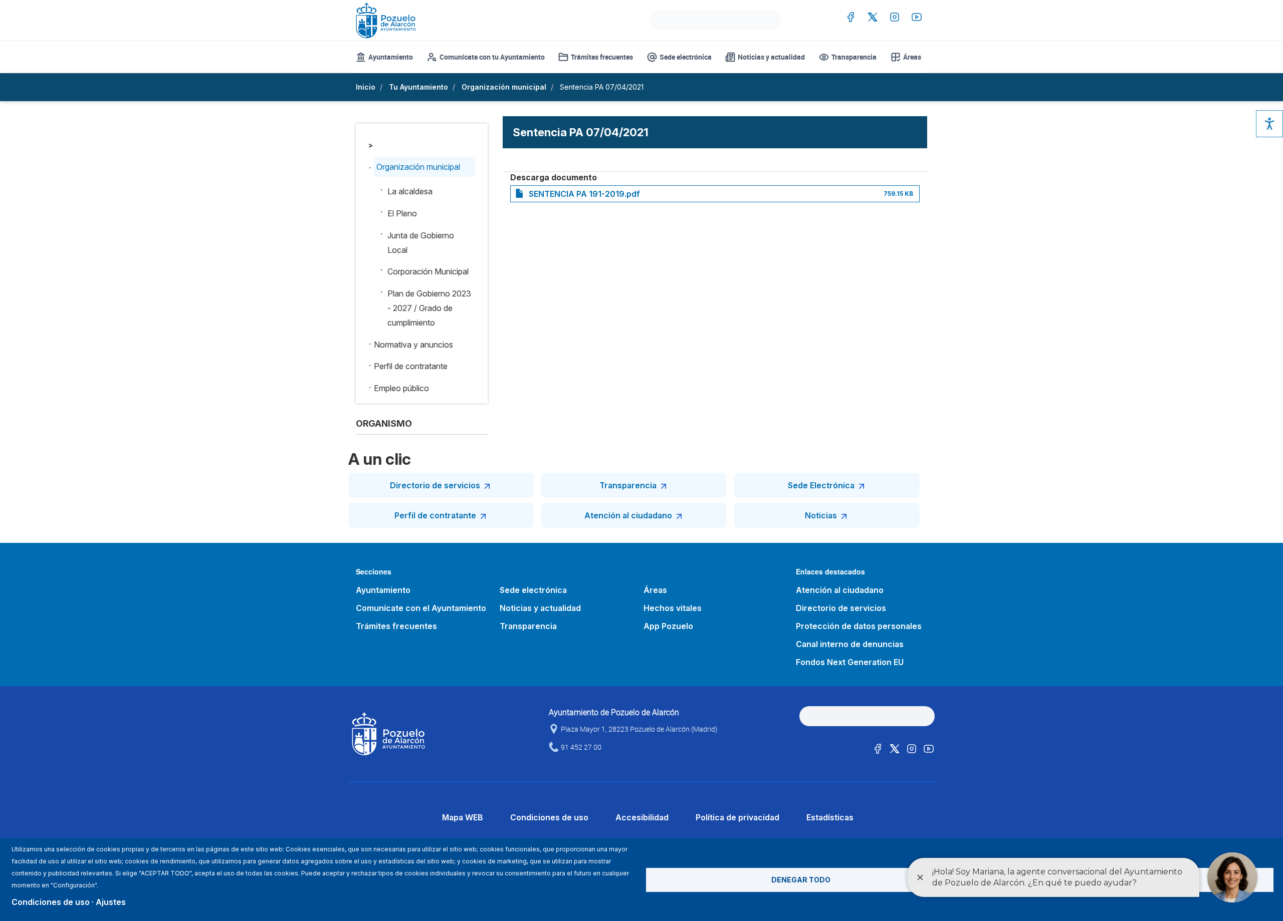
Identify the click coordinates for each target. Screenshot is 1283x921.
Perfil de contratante (411, 366)
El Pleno (402, 213)
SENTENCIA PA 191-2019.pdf (584, 194)
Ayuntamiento (390, 57)
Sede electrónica (686, 57)
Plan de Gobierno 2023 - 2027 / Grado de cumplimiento (429, 308)
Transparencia (854, 57)
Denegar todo (800, 879)
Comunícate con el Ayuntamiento (421, 608)
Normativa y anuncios (413, 345)
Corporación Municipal (428, 271)
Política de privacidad (737, 817)
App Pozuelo (668, 626)
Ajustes (111, 902)
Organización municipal (504, 87)
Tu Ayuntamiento (418, 87)
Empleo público (401, 388)
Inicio (365, 87)
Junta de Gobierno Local (420, 242)
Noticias (821, 515)
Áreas (912, 57)
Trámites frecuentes (602, 57)
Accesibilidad (642, 817)
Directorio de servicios (435, 485)
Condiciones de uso (549, 817)
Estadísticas (829, 817)
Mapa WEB (462, 817)
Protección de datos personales (859, 626)
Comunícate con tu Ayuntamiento (492, 57)
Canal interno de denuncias (850, 644)
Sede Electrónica (821, 485)
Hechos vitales (673, 608)
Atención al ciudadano (628, 515)
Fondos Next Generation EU (850, 662)
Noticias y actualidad (771, 57)
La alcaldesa (410, 191)
